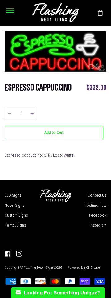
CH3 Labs (93, 267)
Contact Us (97, 195)
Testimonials (95, 205)
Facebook (97, 215)
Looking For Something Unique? (60, 292)
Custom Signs (16, 215)
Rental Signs (15, 225)
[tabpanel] (55, 51)
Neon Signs (14, 205)
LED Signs (13, 195)
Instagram (98, 225)
